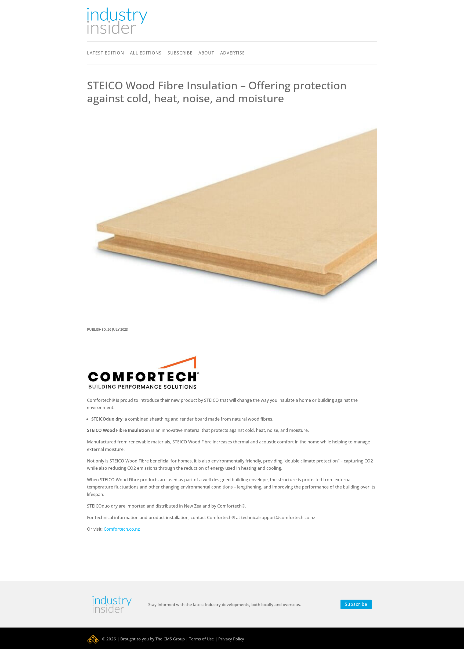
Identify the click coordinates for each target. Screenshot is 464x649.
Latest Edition (105, 53)
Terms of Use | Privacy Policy (216, 638)
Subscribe (180, 53)
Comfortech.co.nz (122, 529)
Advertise (232, 53)
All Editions (146, 53)
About (206, 53)
